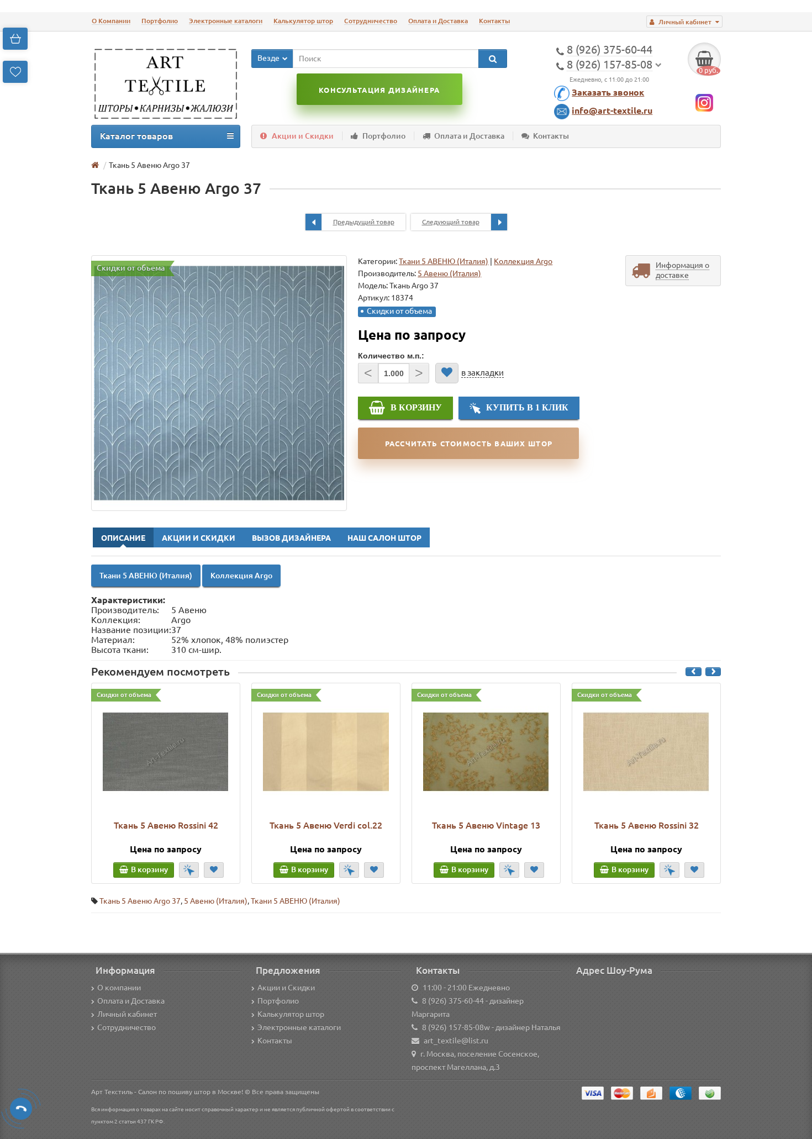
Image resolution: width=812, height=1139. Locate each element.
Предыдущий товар (363, 221)
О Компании (111, 20)
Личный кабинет (127, 1014)
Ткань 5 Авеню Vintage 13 (486, 825)
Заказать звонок (608, 92)
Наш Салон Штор (384, 538)
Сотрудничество (370, 20)
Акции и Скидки (303, 135)
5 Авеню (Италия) (215, 901)
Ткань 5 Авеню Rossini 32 (646, 825)
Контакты (494, 20)
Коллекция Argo (523, 261)
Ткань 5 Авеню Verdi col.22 (326, 825)
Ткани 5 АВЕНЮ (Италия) (443, 261)
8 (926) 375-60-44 (453, 1000)
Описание (123, 538)
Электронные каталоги (225, 20)
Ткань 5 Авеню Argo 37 (140, 901)
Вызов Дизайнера (291, 538)
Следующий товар (450, 221)
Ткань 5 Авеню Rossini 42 (166, 825)
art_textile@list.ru (456, 1040)
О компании (119, 987)
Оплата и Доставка (438, 20)
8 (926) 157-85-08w (456, 1027)
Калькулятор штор (303, 20)
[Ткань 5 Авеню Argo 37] (219, 383)
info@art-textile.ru (612, 110)
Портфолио (159, 20)
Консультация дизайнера (379, 90)
